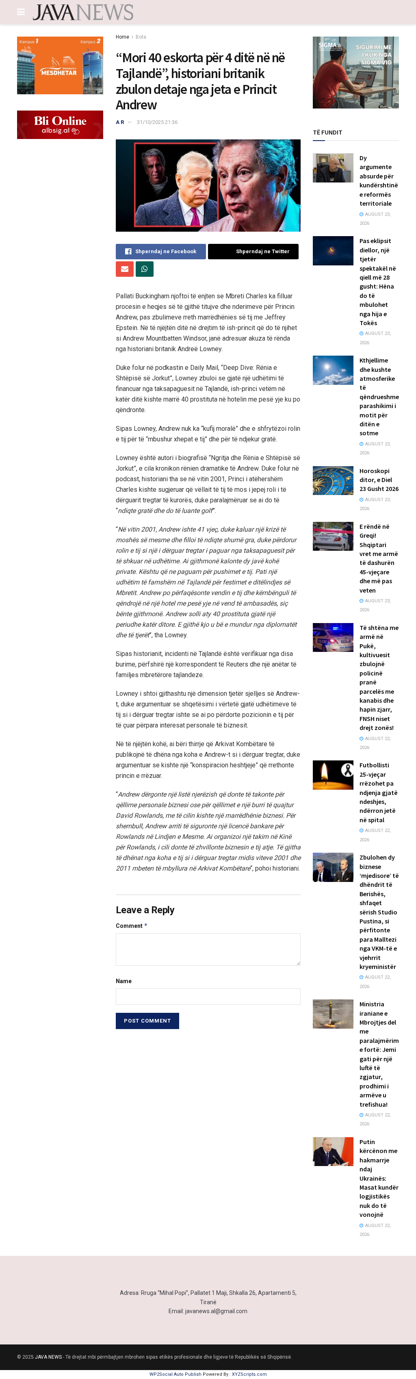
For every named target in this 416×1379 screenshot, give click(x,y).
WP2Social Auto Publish (176, 1374)
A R (120, 122)
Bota (141, 37)
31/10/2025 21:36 (157, 122)
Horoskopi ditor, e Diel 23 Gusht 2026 (379, 480)
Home (122, 37)
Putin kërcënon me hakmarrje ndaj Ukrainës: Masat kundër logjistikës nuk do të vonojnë (379, 1178)
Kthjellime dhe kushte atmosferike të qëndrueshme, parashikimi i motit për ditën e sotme (380, 396)
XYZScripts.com (249, 1374)
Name (124, 981)
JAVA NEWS (48, 1357)
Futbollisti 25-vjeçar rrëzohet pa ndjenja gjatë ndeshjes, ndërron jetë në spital (379, 792)
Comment (132, 925)
